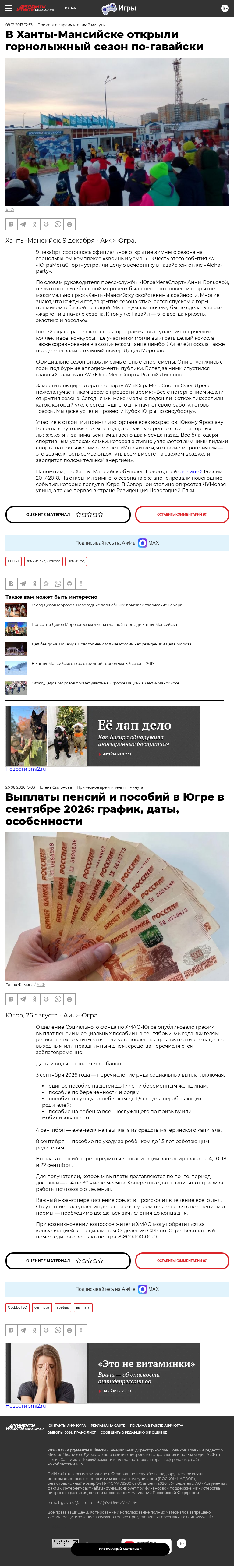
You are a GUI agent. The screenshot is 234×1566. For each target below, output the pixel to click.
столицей (190, 471)
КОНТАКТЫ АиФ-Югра (67, 1426)
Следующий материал (120, 1549)
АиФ (9, 210)
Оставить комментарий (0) (182, 515)
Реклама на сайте (108, 1426)
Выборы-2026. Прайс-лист (72, 1433)
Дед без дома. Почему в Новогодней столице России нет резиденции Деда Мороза (111, 644)
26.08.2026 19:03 (20, 787)
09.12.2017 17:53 (19, 25)
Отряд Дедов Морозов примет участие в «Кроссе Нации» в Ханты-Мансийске (105, 683)
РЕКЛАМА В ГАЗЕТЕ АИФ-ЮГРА (156, 1426)
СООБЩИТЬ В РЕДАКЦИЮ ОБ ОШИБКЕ (134, 1433)
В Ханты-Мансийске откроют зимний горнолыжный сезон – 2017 (93, 663)
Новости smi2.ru (25, 769)
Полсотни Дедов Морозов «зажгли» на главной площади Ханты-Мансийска (104, 624)
